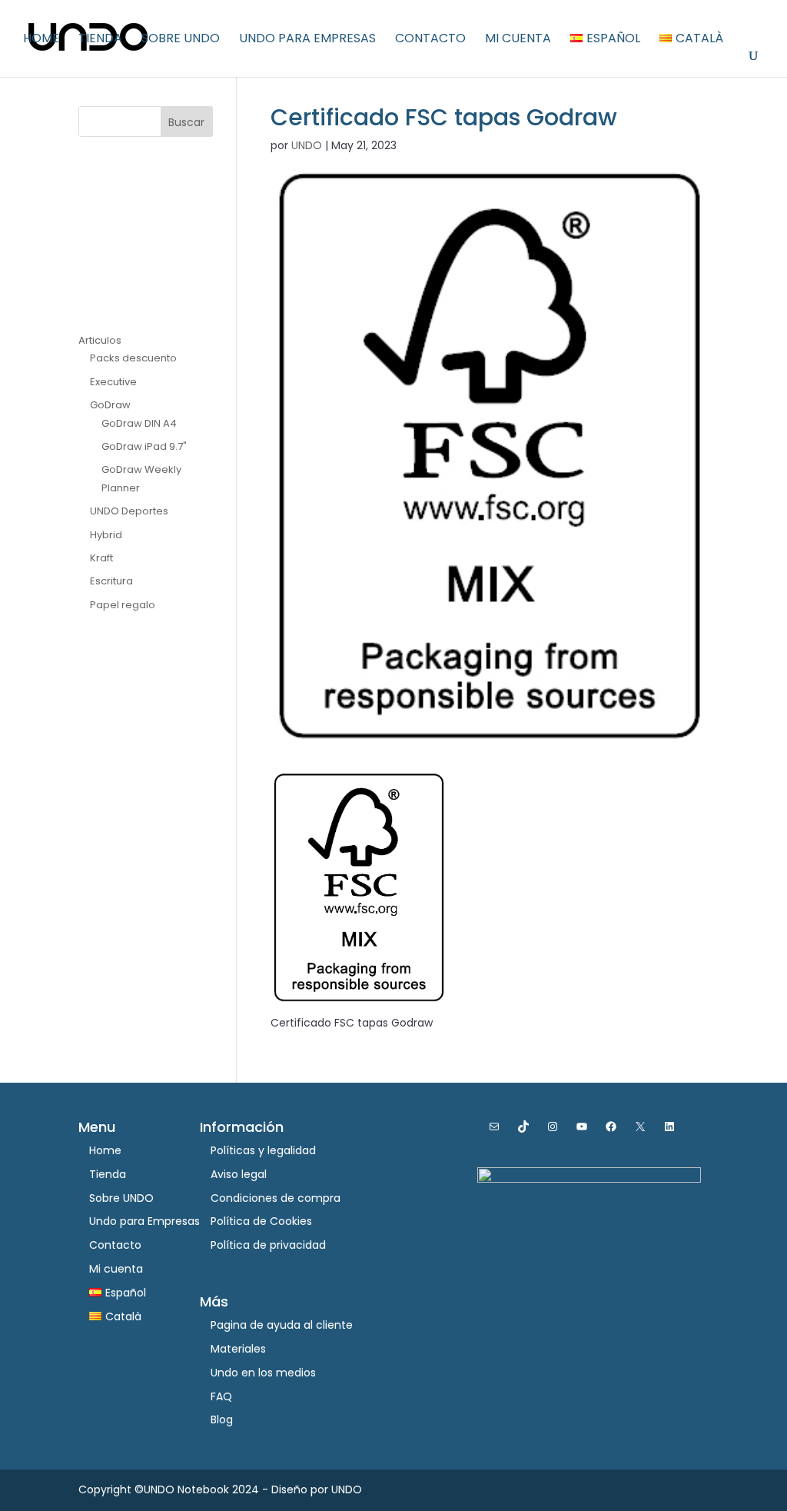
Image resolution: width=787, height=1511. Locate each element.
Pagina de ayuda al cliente (282, 1325)
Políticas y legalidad (263, 1150)
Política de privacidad (268, 1245)
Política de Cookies (261, 1221)
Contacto (430, 40)
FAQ (221, 1396)
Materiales (238, 1348)
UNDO (306, 145)
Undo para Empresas (307, 40)
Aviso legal (239, 1174)
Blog (222, 1419)
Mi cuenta (518, 40)
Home (41, 40)
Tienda (100, 40)
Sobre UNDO (180, 40)
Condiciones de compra (275, 1198)
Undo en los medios (263, 1372)
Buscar (186, 122)
